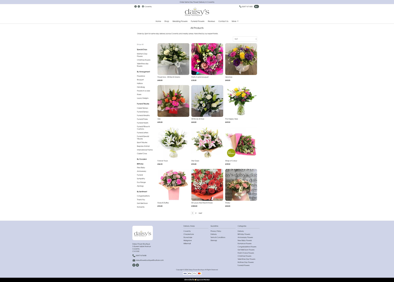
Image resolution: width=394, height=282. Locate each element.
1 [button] (192, 213)
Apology (140, 186)
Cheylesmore (188, 234)
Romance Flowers (244, 243)
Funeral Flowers (197, 21)
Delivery (214, 234)
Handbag (141, 87)
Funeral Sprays (142, 112)
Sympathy (141, 179)
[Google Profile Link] (139, 7)
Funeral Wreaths (143, 115)
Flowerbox (141, 76)
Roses (139, 94)
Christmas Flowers (244, 256)
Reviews (211, 21)
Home (158, 21)
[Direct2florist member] (197, 280)
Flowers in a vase (143, 91)
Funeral (140, 175)
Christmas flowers (143, 60)
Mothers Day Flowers (246, 262)
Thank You (141, 200)
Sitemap (214, 240)
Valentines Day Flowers (246, 259)
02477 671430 (247, 7)
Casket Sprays (142, 108)
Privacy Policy (216, 231)
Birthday (140, 164)
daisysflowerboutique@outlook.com (150, 260)
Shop (166, 21)
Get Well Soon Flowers (246, 250)
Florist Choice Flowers (246, 253)
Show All (140, 44)
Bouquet (140, 80)
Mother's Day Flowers (142, 55)
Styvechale (187, 237)
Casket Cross (142, 153)
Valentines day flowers (142, 65)
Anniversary (141, 171)
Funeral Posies (142, 119)
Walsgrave (187, 240)
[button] (197, 226)
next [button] (200, 213)
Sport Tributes (142, 142)
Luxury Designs (142, 98)
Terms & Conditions (218, 237)
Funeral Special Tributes (143, 137)
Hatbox (140, 83)
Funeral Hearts (142, 123)
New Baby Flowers (245, 240)
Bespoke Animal (143, 146)
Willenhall (187, 243)
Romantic (141, 207)
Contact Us (223, 21)
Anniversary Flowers (245, 237)
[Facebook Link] (135, 7)
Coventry (187, 231)
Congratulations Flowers (247, 247)
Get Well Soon (142, 203)
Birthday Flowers (244, 234)
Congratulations (143, 196)
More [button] (234, 21)
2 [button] (195, 213)
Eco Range (141, 182)
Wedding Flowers (179, 21)
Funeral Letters (142, 133)
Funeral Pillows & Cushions (143, 127)
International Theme (145, 150)
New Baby (141, 167)
